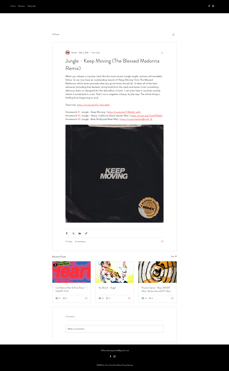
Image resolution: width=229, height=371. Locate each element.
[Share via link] (86, 233)
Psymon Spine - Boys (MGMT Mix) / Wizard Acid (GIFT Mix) (156, 289)
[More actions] (162, 52)
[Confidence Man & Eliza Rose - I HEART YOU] (71, 272)
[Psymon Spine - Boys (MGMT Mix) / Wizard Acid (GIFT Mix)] (157, 272)
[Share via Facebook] (66, 233)
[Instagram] (213, 6)
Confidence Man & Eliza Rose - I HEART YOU (71, 289)
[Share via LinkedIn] (79, 233)
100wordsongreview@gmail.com (115, 350)
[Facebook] (209, 6)
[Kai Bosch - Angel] (114, 272)
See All (174, 256)
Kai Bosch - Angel (107, 287)
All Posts (55, 34)
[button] (173, 34)
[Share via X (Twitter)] (73, 233)
